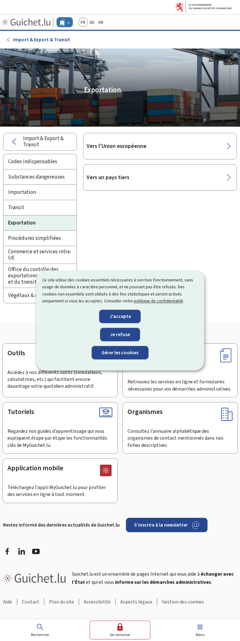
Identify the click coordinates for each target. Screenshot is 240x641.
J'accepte (120, 316)
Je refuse (120, 334)
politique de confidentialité (158, 301)
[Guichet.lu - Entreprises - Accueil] (26, 22)
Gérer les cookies (120, 352)
